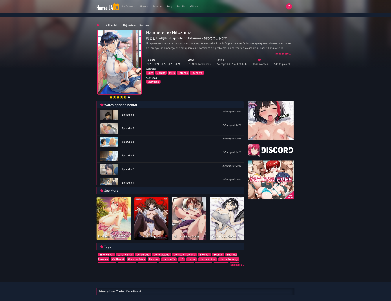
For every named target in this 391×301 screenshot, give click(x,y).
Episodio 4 (127, 142)
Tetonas (157, 6)
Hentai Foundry (229, 259)
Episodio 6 (127, 114)
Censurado (143, 254)
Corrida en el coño (184, 254)
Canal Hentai (125, 254)
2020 (149, 64)
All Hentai (111, 25)
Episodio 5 (127, 128)
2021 (156, 64)
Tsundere (197, 73)
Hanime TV (169, 259)
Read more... (283, 53)
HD (181, 259)
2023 (170, 64)
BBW (150, 73)
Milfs (172, 73)
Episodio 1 (127, 182)
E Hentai (204, 254)
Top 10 (181, 6)
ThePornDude (124, 291)
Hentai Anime (207, 259)
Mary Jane (153, 81)
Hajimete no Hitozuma (136, 25)
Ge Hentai (118, 259)
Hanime (153, 259)
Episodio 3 (127, 155)
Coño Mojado (161, 254)
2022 (163, 64)
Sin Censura (128, 6)
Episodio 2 (127, 169)
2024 (177, 64)
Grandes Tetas (136, 259)
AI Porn (193, 6)
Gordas (161, 73)
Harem (144, 6)
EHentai (218, 254)
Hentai (191, 259)
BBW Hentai (106, 254)
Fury (169, 6)
